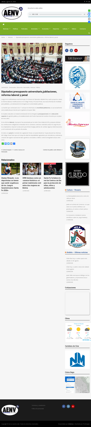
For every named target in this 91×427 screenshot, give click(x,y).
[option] (10, 177)
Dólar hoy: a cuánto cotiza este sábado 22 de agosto (77, 268)
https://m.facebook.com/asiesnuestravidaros (84, 1)
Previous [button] (2, 179)
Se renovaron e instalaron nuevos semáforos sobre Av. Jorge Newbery (76, 216)
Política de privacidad (38, 408)
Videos (74, 29)
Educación (20, 87)
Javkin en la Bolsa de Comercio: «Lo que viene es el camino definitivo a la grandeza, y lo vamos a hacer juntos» (77, 207)
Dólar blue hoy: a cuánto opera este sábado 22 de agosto (76, 260)
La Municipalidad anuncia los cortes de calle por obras (77, 197)
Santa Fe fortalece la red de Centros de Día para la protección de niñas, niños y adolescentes (31, 183)
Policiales (24, 29)
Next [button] (61, 179)
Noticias (6, 29)
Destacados (12, 87)
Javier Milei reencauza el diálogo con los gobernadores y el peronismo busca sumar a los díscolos (77, 277)
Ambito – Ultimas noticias (77, 252)
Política (15, 29)
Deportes (56, 29)
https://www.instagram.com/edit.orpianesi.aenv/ (86, 1)
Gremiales (34, 29)
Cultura (65, 29)
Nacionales (26, 87)
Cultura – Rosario (74, 190)
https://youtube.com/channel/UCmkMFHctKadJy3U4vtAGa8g (89, 1)
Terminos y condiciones (38, 405)
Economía (45, 29)
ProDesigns (86, 424)
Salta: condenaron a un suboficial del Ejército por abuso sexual (53, 180)
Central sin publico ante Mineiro (52, 150)
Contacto (83, 29)
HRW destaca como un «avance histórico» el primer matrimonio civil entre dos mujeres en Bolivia (10, 183)
